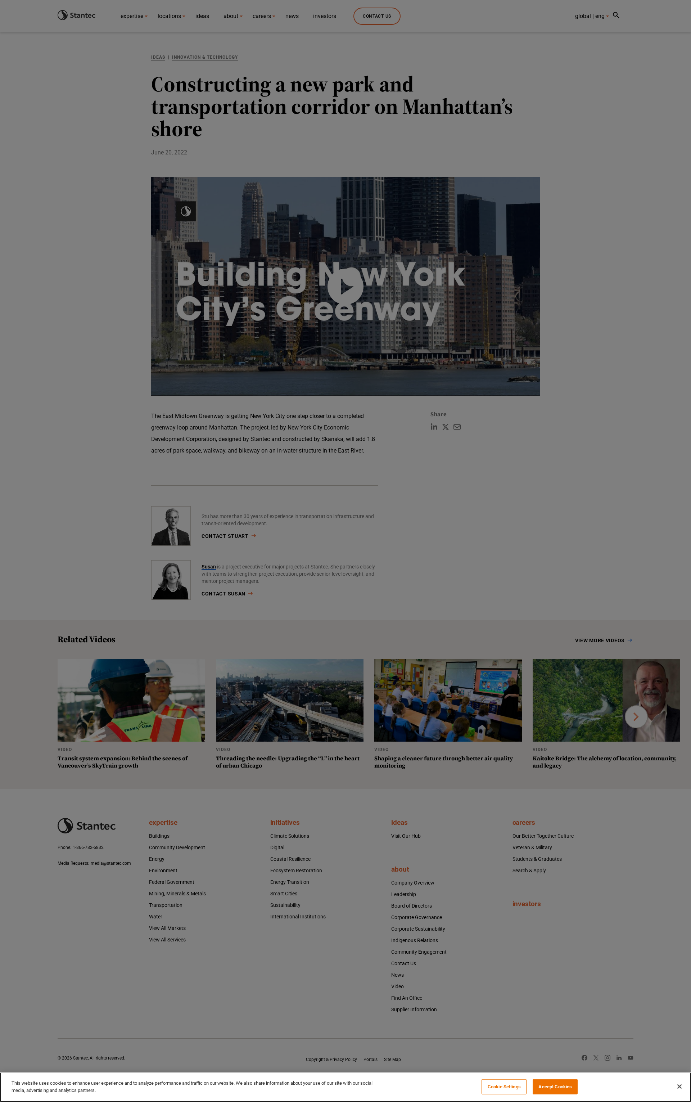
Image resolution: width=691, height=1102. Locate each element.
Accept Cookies (555, 1086)
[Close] (679, 1086)
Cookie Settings (504, 1086)
